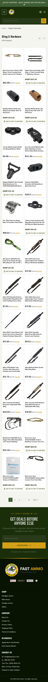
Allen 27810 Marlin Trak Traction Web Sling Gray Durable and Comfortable (11, 369)
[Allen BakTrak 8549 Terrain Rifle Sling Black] (35, 355)
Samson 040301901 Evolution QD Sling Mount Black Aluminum (34, 184)
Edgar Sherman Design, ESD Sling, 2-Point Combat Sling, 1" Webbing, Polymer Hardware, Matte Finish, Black (34, 74)
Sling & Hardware (14, 28)
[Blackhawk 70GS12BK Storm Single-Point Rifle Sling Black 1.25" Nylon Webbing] (13, 424)
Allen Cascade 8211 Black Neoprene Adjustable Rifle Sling (12, 404)
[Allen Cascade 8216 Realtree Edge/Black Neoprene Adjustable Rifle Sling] (35, 391)
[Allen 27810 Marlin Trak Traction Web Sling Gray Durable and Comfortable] (13, 355)
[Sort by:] (44, 38)
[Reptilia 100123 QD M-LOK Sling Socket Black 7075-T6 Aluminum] (13, 96)
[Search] (43, 20)
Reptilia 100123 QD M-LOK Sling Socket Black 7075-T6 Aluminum (12, 110)
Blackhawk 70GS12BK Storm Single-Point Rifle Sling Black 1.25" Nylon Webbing (12, 440)
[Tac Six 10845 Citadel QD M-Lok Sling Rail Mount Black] (13, 131)
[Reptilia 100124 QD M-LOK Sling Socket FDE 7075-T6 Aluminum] (35, 96)
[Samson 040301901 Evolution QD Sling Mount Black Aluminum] (35, 167)
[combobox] (24, 20)
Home (4, 28)
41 (29, 500)
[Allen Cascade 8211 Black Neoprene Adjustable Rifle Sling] (13, 391)
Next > (35, 500)
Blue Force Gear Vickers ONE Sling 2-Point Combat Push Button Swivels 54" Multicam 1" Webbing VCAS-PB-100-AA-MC (13, 74)
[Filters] (40, 38)
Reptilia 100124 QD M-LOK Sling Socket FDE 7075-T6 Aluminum (34, 110)
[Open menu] (4, 11)
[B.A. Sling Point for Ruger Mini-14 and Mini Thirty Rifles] (13, 207)
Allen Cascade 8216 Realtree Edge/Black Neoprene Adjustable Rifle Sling (34, 404)
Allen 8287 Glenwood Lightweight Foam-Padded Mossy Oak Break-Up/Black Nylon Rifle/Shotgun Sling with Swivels (34, 262)
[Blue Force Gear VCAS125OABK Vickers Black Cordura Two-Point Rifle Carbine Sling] (35, 458)
